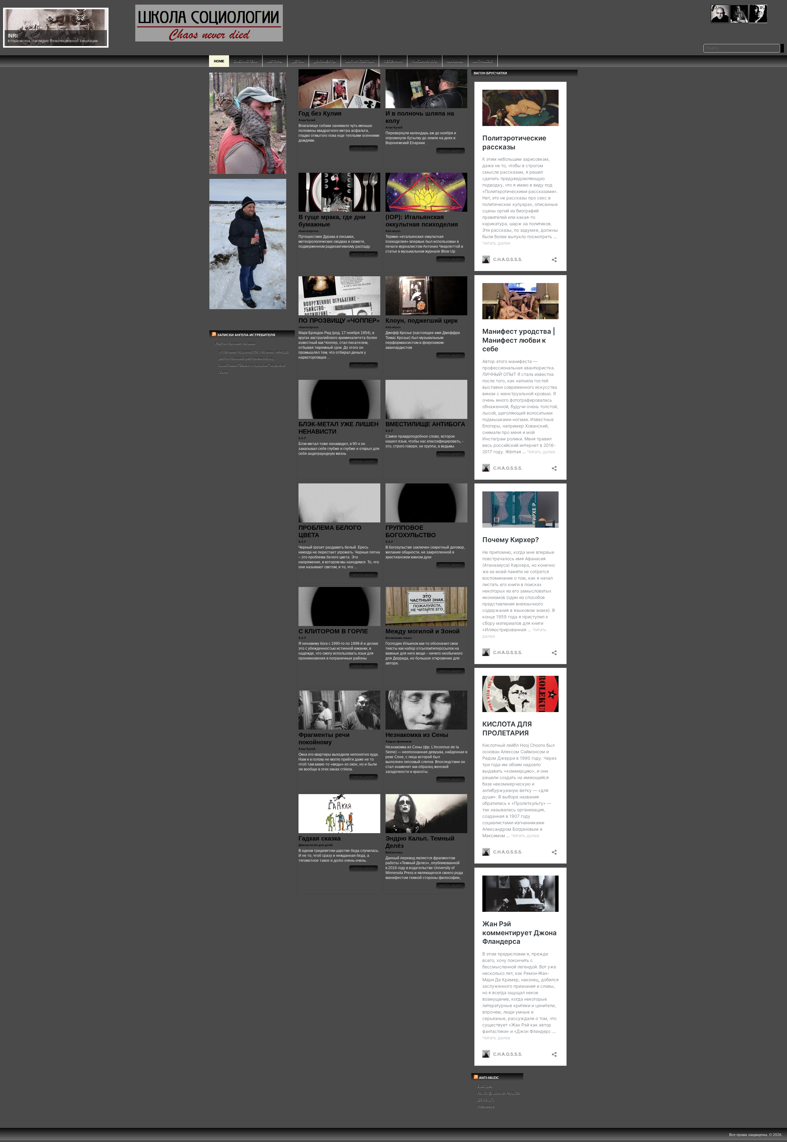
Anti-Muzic (483, 61)
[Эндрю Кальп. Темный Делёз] (426, 813)
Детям (298, 61)
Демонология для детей (316, 845)
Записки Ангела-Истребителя (246, 335)
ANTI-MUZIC (489, 1078)
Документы (325, 61)
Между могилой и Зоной (423, 631)
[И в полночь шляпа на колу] (426, 88)
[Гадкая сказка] (339, 813)
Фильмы (455, 61)
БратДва (484, 1086)
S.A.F (302, 438)
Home (219, 61)
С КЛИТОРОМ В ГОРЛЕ (333, 631)
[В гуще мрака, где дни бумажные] (339, 192)
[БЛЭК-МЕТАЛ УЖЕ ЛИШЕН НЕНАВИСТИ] (339, 399)
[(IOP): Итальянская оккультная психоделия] (426, 192)
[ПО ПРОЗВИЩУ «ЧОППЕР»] (339, 295)
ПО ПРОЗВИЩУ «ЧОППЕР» (339, 320)
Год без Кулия (320, 113)
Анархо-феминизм (399, 741)
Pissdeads (486, 1106)
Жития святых (360, 61)
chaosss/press (308, 231)
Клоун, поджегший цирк (422, 320)
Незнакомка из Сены (417, 734)
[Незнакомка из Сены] (426, 710)
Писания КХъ (424, 61)
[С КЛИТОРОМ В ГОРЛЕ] (339, 606)
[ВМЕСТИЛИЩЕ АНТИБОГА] (426, 399)
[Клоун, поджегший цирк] (426, 295)
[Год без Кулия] (339, 88)
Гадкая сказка (320, 838)
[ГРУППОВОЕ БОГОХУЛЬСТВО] (426, 502)
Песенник (393, 61)
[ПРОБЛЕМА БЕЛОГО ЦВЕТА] (339, 502)
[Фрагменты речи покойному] (339, 710)
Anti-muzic (393, 231)
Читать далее (363, 148)
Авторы (275, 61)
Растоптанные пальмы (235, 343)
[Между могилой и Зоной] (426, 606)
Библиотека (246, 61)
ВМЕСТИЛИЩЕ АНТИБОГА (425, 424)
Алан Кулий (307, 120)
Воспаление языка (399, 638)
